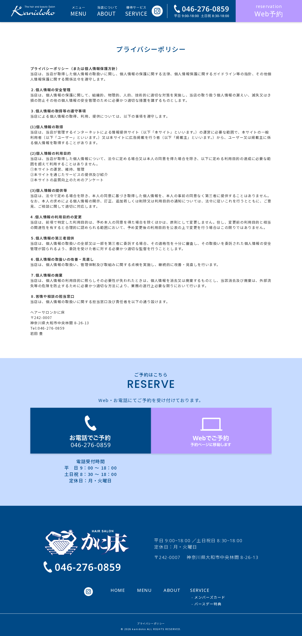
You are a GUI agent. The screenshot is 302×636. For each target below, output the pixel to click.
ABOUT (172, 590)
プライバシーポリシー (151, 623)
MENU (144, 590)
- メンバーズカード (208, 597)
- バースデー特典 (206, 604)
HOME (118, 590)
